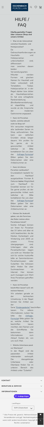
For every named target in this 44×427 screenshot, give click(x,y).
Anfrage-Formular (25, 154)
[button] (2, 7)
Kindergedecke (22, 307)
